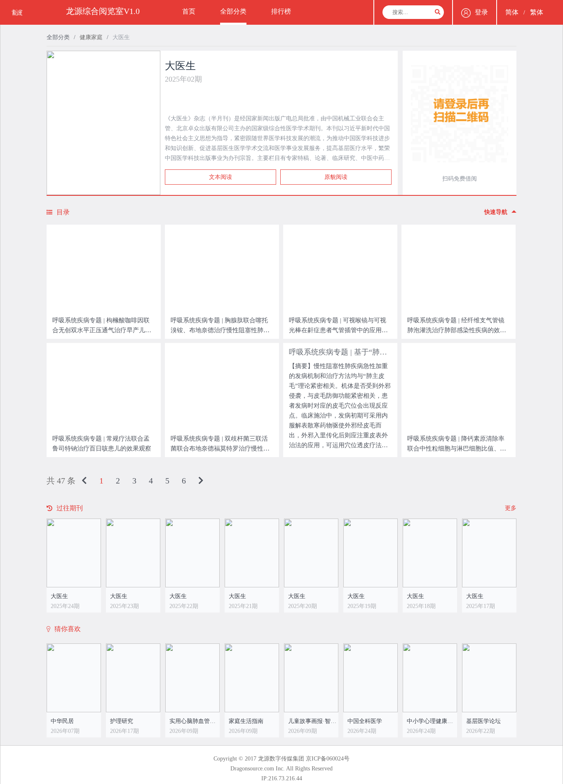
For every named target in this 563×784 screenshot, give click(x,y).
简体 (511, 12)
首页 (188, 11)
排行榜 (281, 11)
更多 (510, 508)
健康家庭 (91, 37)
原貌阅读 (335, 177)
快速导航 (495, 212)
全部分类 (233, 11)
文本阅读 (220, 177)
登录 (481, 12)
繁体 (536, 12)
